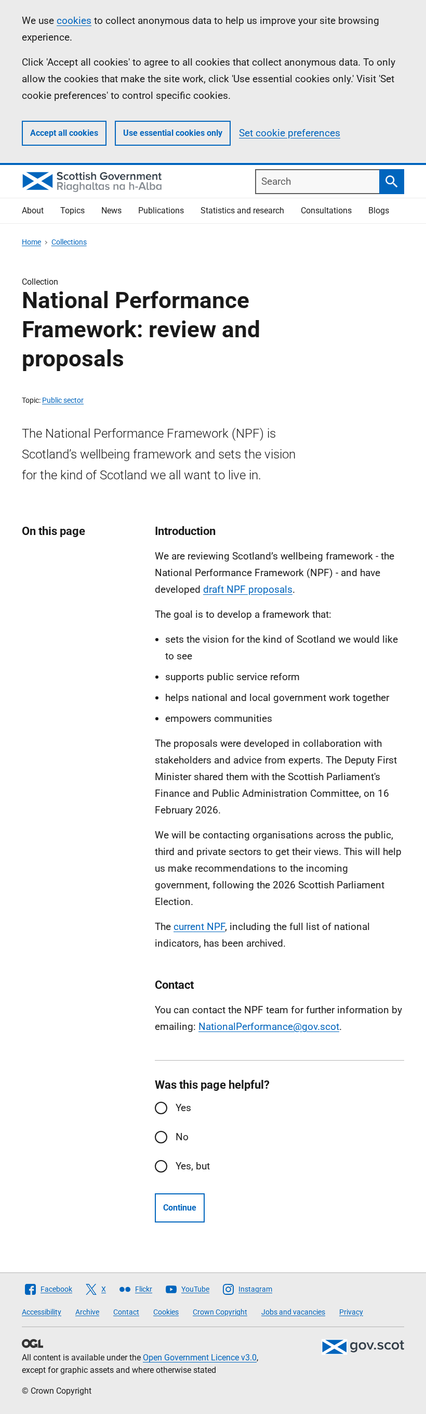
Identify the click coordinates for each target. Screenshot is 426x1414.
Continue (179, 1208)
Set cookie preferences (289, 133)
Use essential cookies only (172, 133)
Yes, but (193, 1166)
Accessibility (41, 1312)
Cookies (166, 1312)
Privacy (351, 1312)
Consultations (326, 210)
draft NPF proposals (247, 589)
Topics (72, 210)
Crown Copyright (220, 1312)
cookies (74, 21)
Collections (69, 242)
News (111, 210)
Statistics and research (242, 210)
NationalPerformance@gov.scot (268, 1027)
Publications (161, 210)
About (33, 210)
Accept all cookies (64, 133)
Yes (183, 1108)
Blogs (378, 210)
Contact (126, 1312)
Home (31, 242)
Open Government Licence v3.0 (200, 1357)
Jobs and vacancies (293, 1312)
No (182, 1137)
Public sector (63, 400)
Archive (87, 1312)
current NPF (199, 927)
